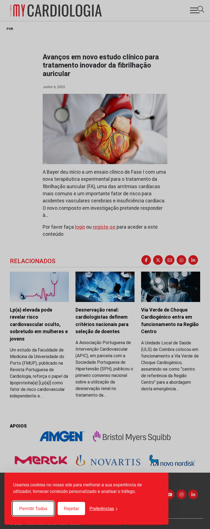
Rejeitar (71, 508)
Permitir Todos (33, 508)
